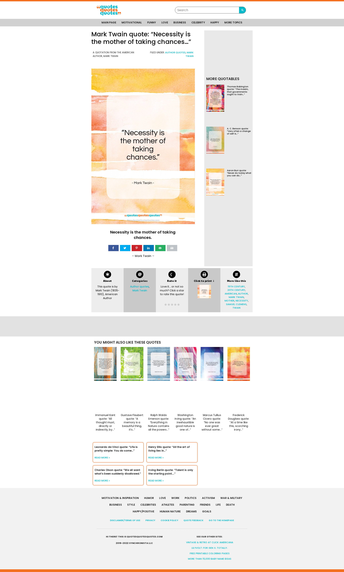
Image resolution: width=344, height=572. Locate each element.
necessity (242, 300)
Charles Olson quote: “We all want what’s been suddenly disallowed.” (118, 472)
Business (179, 22)
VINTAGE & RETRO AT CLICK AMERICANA (209, 542)
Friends (205, 505)
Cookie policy (169, 520)
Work (175, 498)
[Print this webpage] (172, 248)
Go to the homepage (221, 520)
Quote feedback (193, 520)
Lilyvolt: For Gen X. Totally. (210, 548)
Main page (109, 22)
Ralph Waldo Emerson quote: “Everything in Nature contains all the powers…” (158, 422)
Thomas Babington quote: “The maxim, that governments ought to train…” (238, 90)
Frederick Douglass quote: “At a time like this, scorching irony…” (238, 422)
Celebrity (198, 22)
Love (165, 22)
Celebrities (148, 505)
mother (229, 300)
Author (243, 293)
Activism (208, 498)
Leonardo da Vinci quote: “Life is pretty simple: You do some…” (116, 448)
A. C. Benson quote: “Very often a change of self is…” (239, 131)
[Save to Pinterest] (137, 248)
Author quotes (175, 52)
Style (131, 505)
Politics (190, 498)
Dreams (191, 511)
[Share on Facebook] (113, 248)
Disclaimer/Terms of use (125, 520)
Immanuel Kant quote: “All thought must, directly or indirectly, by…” (105, 422)
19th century (236, 286)
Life (218, 505)
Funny (151, 22)
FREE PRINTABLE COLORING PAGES (210, 553)
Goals (206, 511)
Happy (214, 22)
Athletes (168, 505)
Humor (149, 498)
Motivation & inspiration (120, 498)
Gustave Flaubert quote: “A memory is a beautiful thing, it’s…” (132, 422)
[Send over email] (160, 248)
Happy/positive (143, 511)
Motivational (132, 22)
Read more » (102, 457)
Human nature (170, 511)
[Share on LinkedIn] (148, 248)
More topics (233, 22)
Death (230, 505)
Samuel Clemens (236, 304)
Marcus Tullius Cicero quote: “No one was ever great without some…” (212, 422)
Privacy (150, 520)
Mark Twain (139, 290)
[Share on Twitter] (125, 248)
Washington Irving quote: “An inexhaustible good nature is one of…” (185, 422)
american (231, 293)
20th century (236, 290)
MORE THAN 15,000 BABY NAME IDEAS (209, 558)
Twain (236, 307)
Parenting (187, 505)
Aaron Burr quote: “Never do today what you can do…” (239, 173)
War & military (231, 498)
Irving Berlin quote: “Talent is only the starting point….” (170, 472)
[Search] (242, 10)
